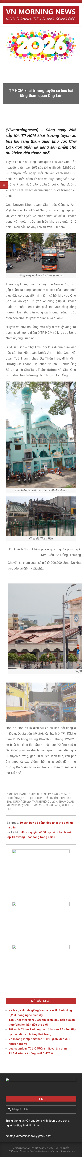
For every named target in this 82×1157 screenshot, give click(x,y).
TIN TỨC (66, 798)
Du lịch (29, 798)
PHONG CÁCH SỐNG (47, 798)
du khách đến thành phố (30, 801)
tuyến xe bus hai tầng (45, 805)
